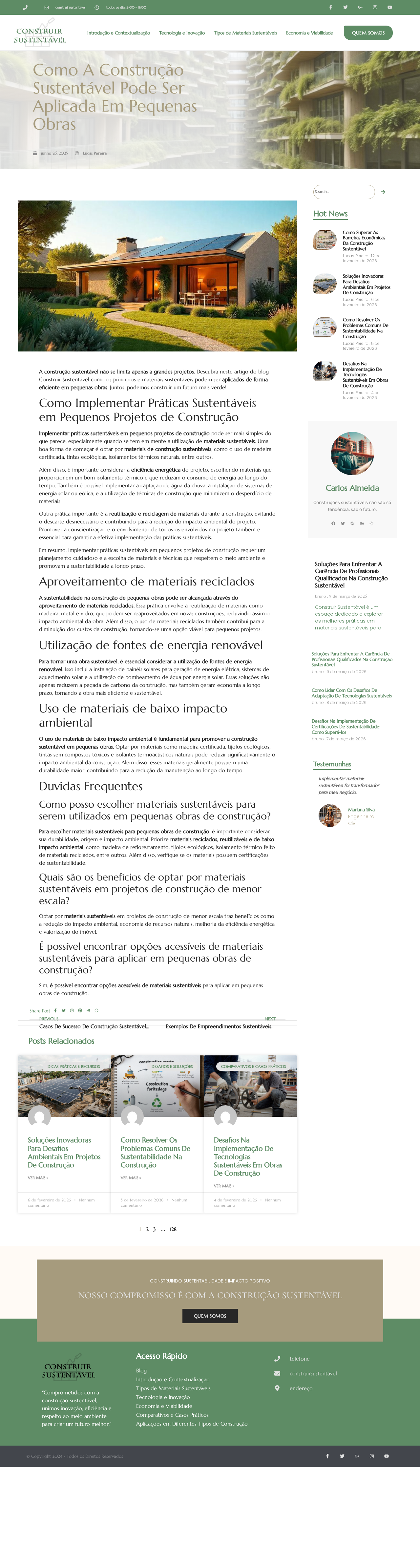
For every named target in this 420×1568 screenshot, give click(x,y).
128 (173, 1229)
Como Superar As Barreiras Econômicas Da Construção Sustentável (364, 240)
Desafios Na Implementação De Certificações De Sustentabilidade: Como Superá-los (346, 726)
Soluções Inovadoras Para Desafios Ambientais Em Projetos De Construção (64, 1152)
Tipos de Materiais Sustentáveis (245, 33)
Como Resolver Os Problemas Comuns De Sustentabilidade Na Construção (155, 1152)
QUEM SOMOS (210, 1316)
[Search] (383, 192)
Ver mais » (38, 1177)
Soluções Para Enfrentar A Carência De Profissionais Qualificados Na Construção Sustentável (351, 574)
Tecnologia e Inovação (182, 33)
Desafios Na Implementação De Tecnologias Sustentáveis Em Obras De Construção (248, 1156)
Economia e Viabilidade (309, 33)
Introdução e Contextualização (118, 33)
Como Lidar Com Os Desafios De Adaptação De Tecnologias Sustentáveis (352, 693)
